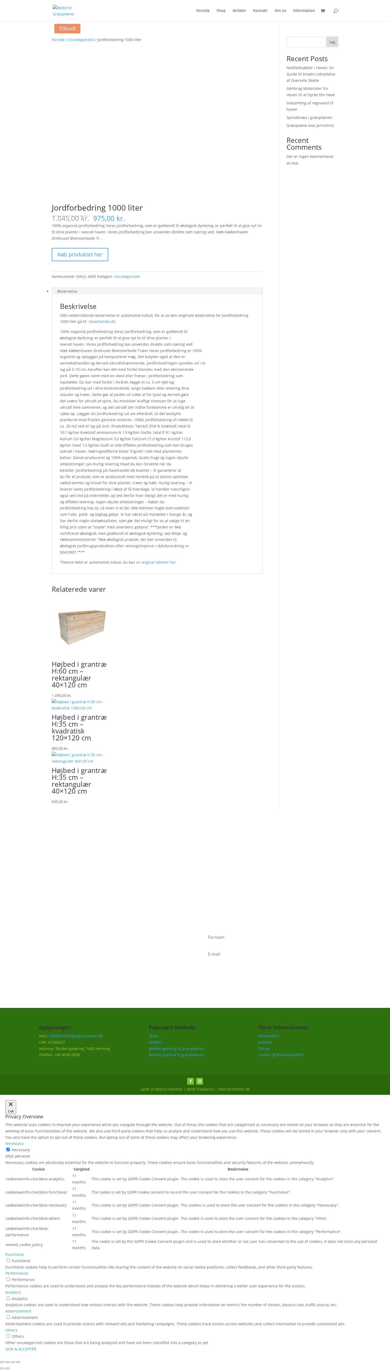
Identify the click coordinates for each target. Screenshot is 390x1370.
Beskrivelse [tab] (67, 291)
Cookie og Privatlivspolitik (280, 1054)
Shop (221, 11)
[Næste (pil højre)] (7, 1368)
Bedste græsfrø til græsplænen (176, 1054)
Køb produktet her (80, 254)
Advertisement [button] (18, 1311)
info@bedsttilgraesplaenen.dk (75, 1035)
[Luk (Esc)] (18, 1362)
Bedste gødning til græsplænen (177, 1048)
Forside (203, 11)
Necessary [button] (14, 1143)
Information (304, 11)
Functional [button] (14, 1254)
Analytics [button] (13, 1292)
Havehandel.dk (102, 321)
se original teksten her (156, 562)
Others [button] (11, 1330)
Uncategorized (81, 39)
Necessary (21, 1149)
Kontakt (260, 11)
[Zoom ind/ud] (2, 1362)
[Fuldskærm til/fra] (7, 1362)
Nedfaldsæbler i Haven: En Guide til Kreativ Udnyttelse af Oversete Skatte (311, 74)
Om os (280, 11)
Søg (332, 42)
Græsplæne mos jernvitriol (310, 125)
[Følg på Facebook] (190, 1081)
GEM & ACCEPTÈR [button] (20, 1348)
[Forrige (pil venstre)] (2, 1368)
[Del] (13, 1362)
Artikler (239, 11)
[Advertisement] (195, 871)
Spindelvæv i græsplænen (309, 117)
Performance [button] (16, 1273)
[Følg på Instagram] (199, 1081)
